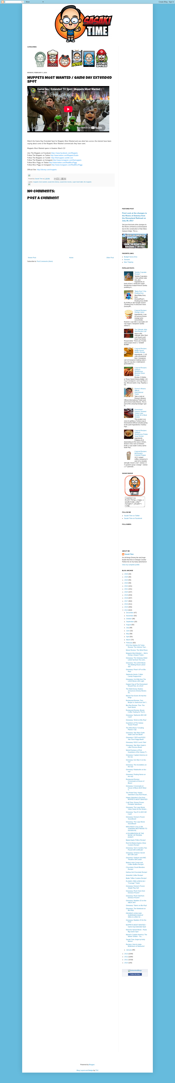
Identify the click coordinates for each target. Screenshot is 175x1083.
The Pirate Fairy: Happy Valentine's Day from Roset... (137, 793)
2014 (126, 610)
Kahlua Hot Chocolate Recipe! (136, 872)
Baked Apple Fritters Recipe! (136, 840)
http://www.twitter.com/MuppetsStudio (64, 155)
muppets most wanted (40, 182)
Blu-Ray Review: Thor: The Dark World (135, 706)
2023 (126, 583)
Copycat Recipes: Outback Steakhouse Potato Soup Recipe (141, 433)
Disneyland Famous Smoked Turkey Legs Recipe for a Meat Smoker (141, 413)
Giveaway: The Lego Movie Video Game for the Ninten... (136, 808)
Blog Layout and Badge (85, 1070)
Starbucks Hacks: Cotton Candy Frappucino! (134, 675)
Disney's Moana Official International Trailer (140, 391)
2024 (126, 580)
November (130, 616)
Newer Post (32, 258)
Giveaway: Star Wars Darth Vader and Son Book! (135, 733)
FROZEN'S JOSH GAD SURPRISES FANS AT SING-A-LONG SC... (134, 915)
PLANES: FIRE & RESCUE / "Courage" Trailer (135, 882)
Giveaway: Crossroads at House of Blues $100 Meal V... (136, 788)
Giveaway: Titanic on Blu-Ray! (136, 905)
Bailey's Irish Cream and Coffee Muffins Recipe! (135, 863)
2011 (126, 960)
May (128, 634)
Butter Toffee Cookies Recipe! (136, 878)
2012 (126, 957)
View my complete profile (131, 565)
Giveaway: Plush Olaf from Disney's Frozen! (135, 897)
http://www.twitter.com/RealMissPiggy (63, 163)
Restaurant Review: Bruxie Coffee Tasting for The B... (136, 711)
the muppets (87, 182)
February (129, 643)
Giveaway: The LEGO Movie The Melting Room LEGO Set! (136, 664)
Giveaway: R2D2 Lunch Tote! (136, 742)
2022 (126, 586)
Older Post (110, 258)
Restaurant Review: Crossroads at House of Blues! (135, 781)
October (129, 619)
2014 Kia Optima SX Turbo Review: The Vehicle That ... (136, 646)
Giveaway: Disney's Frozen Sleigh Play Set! (135, 887)
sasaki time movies (66, 182)
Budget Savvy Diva (130, 257)
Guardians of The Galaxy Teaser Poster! (134, 724)
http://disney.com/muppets (47, 170)
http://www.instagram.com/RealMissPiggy (67, 165)
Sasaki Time (39, 178)
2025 (126, 577)
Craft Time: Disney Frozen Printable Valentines (135, 803)
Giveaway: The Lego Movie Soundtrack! (135, 823)
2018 (126, 598)
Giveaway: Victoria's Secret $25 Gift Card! (135, 854)
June (128, 631)
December (130, 613)
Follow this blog (135, 974)
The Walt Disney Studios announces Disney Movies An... (136, 691)
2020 (126, 592)
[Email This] (55, 179)
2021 (126, 589)
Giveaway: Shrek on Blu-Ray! (136, 720)
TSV (96, 1070)
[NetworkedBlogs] (135, 970)
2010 (126, 963)
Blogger (91, 1065)
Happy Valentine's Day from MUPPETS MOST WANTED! (136, 798)
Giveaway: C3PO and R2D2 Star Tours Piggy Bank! (135, 738)
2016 (126, 604)
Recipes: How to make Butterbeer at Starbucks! (135, 945)
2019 (126, 595)
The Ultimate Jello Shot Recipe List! (141, 330)
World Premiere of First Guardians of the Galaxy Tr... (136, 751)
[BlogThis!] (57, 179)
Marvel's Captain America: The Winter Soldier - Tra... (136, 935)
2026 (126, 574)
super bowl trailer (78, 182)
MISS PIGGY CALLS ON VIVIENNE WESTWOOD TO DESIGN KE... (136, 828)
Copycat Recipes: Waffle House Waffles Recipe (141, 350)
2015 (126, 607)
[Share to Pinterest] (65, 179)
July (127, 628)
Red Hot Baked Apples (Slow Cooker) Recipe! (136, 844)
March (128, 640)
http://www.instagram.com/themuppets (67, 160)
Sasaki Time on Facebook (133, 518)
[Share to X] (60, 179)
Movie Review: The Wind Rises (137, 650)
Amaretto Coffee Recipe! (134, 875)
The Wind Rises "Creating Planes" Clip (135, 729)
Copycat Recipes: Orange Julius (141, 311)
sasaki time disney (53, 182)
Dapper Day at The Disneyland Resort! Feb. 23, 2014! (136, 685)
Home (71, 258)
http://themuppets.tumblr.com (62, 158)
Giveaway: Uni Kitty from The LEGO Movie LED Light (136, 680)
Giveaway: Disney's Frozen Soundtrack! (135, 818)
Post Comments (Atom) (45, 261)
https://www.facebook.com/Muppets (64, 153)
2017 (126, 601)
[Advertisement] (135, 84)
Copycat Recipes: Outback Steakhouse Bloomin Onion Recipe (141, 371)
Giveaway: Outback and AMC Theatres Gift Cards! (136, 858)
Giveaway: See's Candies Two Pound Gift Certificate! (136, 849)
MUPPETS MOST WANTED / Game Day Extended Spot (136, 926)
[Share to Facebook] (62, 179)
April (128, 637)
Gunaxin (127, 259)
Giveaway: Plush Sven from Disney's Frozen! (135, 892)
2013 (126, 954)
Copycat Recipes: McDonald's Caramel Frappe (141, 453)
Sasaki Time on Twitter (132, 516)
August (128, 625)
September (130, 622)
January (129, 950)
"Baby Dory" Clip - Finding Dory (141, 292)
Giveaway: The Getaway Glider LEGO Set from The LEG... (136, 659)
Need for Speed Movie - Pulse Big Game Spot (136, 930)
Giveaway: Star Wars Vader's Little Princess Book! (136, 746)
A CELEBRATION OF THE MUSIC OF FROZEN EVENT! (135, 835)
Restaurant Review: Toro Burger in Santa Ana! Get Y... (136, 701)
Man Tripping (128, 262)
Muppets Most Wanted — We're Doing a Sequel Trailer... (137, 654)
